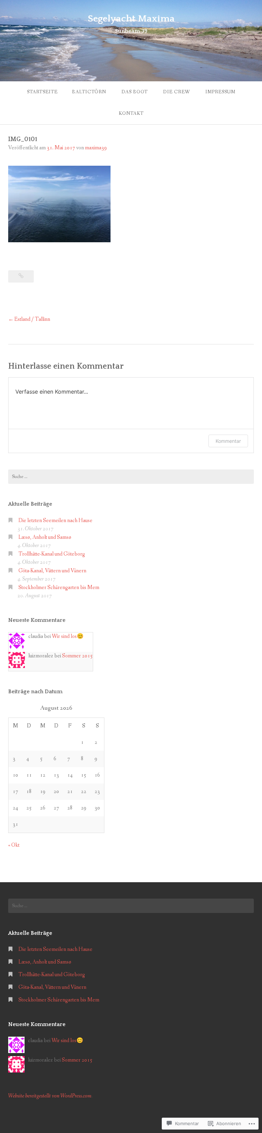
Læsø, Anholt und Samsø (44, 537)
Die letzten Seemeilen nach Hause (55, 520)
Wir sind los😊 (68, 636)
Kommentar (228, 441)
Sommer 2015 (77, 655)
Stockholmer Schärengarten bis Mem (58, 587)
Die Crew (176, 92)
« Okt (13, 845)
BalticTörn (89, 92)
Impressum (220, 92)
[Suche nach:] (131, 476)
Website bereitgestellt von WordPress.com (49, 1096)
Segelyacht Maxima (131, 18)
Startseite (42, 92)
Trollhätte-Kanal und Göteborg (51, 554)
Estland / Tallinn (32, 319)
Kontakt (131, 113)
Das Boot (134, 92)
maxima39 (96, 147)
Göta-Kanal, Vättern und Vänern (52, 570)
